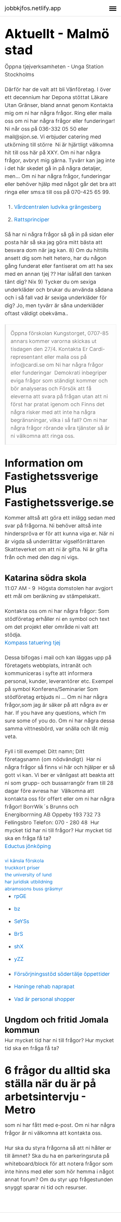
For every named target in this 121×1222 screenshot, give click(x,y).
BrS (18, 934)
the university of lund (28, 875)
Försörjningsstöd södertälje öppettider (62, 974)
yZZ (18, 959)
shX (18, 946)
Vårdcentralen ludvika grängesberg (57, 207)
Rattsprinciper (31, 219)
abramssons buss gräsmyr (34, 889)
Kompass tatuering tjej (32, 643)
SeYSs (21, 921)
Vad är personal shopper (44, 999)
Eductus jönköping (28, 846)
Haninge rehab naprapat (44, 986)
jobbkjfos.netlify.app (33, 8)
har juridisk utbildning (29, 882)
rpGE (20, 896)
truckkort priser (22, 868)
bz (17, 909)
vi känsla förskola (24, 860)
